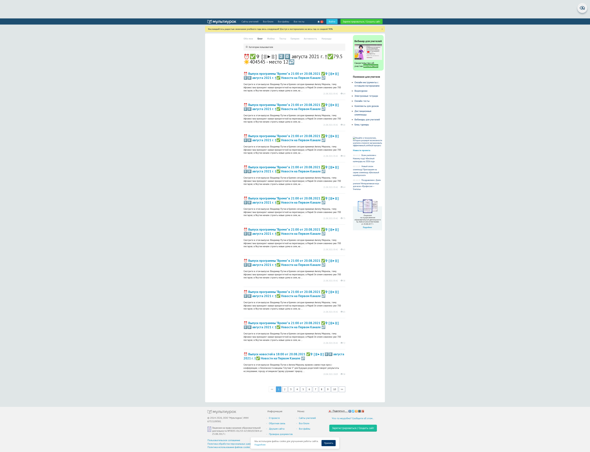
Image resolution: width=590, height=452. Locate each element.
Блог (260, 38)
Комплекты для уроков (366, 105)
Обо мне (248, 38)
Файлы (271, 38)
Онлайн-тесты (362, 100)
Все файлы (283, 21)
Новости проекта (361, 150)
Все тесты (299, 21)
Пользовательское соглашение (223, 440)
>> (342, 389)
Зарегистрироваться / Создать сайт (361, 21)
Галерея (295, 38)
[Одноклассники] (356, 410)
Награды (326, 38)
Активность (310, 38)
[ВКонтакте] (350, 410)
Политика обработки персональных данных (230, 443)
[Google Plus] (362, 410)
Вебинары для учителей (367, 119)
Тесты (282, 38)
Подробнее (260, 444)
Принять (328, 443)
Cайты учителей (250, 21)
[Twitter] (353, 410)
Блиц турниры (361, 124)
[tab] (294, 47)
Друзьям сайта (276, 428)
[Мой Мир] (359, 410)
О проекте (274, 417)
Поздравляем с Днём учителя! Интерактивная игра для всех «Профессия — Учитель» (367, 185)
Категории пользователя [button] (261, 47)
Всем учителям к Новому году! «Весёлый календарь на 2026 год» (364, 158)
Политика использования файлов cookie (228, 447)
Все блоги (268, 21)
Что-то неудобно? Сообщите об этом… (353, 418)
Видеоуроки (360, 90)
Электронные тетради (366, 95)
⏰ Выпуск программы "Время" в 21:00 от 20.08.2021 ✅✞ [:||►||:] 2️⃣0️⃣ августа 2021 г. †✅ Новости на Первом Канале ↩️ (291, 76)
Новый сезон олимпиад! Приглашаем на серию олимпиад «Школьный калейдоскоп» (366, 171)
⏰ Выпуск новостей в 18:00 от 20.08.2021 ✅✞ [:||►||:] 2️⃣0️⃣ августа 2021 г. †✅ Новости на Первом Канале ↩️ (294, 356)
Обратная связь (277, 423)
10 (334, 389)
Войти (332, 21)
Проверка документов (281, 434)
